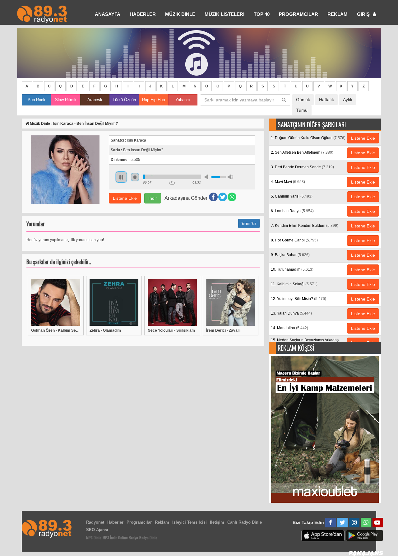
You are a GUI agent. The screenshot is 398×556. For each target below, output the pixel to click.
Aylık (347, 99)
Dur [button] (135, 177)
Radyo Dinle (148, 537)
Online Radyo (128, 537)
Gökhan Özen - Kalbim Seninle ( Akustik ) (55, 330)
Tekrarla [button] (172, 183)
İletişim (217, 522)
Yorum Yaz (249, 223)
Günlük (303, 99)
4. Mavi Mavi (288, 182)
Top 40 (262, 14)
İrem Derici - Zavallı (223, 330)
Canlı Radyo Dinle (244, 522)
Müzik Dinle (180, 14)
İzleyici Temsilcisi (189, 522)
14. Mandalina (289, 328)
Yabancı (182, 99)
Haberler (115, 522)
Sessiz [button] (207, 177)
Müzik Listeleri (224, 14)
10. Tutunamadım (292, 269)
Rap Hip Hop (153, 99)
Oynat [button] (121, 177)
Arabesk (94, 99)
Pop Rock (36, 99)
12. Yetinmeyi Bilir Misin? (298, 299)
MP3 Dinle (93, 537)
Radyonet (95, 522)
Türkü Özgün (124, 99)
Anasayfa (107, 14)
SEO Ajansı (97, 529)
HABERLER (143, 14)
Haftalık (326, 99)
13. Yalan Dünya (291, 313)
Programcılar (298, 14)
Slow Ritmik (65, 99)
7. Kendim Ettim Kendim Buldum (304, 225)
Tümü (302, 110)
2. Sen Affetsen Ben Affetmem (302, 152)
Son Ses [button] (230, 177)
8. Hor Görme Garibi (294, 240)
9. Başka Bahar (290, 255)
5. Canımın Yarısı (291, 196)
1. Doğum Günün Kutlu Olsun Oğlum (308, 138)
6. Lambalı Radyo (292, 211)
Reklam (337, 14)
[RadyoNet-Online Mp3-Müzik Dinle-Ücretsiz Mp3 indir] (42, 14)
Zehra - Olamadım (105, 330)
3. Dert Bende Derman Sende (302, 167)
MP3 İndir (110, 537)
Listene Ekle (125, 198)
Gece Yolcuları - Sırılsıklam (171, 330)
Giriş (364, 14)
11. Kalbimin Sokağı (294, 284)
